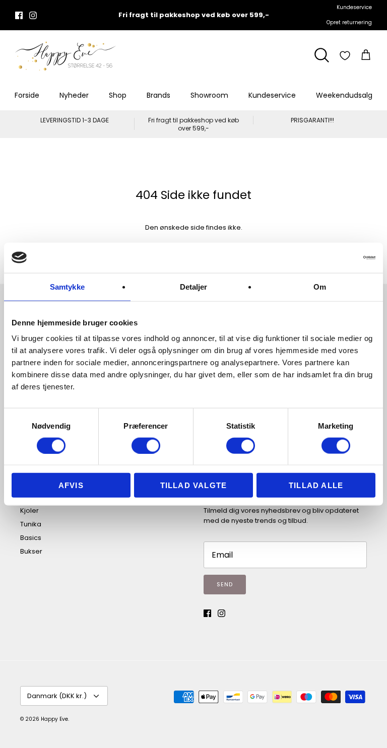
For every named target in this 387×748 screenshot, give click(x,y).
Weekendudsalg (344, 95)
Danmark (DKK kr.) (57, 696)
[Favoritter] (345, 55)
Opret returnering (349, 22)
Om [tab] (319, 286)
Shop (117, 95)
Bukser (31, 551)
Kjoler (29, 510)
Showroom (209, 95)
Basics (30, 537)
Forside (27, 95)
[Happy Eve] (65, 55)
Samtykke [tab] (67, 286)
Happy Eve (54, 719)
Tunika (30, 524)
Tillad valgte (193, 485)
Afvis (71, 485)
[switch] (146, 445)
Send (225, 584)
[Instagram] (33, 15)
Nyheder (74, 95)
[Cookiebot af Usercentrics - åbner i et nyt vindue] (331, 257)
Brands (158, 95)
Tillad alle (316, 485)
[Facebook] (19, 15)
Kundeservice (354, 7)
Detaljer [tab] (194, 286)
